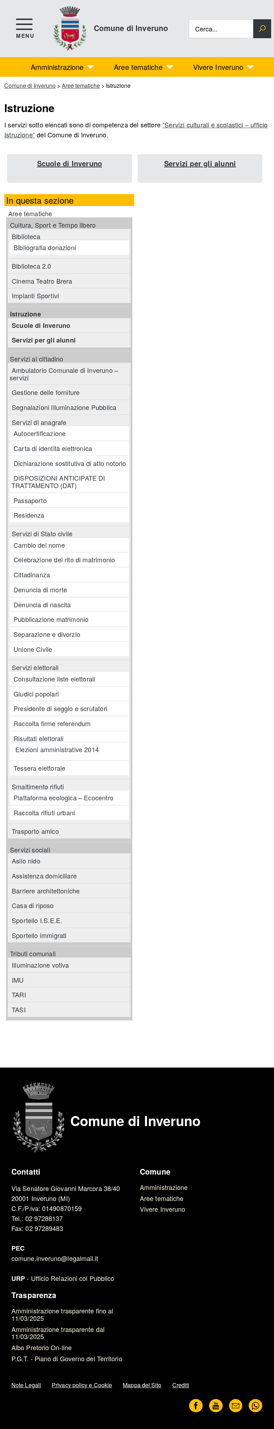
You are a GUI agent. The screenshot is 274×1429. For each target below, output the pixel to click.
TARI (19, 994)
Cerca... (206, 28)
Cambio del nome (39, 544)
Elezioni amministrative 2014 (57, 749)
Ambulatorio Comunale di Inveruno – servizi (64, 373)
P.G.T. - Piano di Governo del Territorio (66, 1358)
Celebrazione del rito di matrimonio (64, 559)
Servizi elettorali (35, 667)
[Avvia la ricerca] (262, 28)
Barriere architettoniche (46, 890)
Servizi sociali (30, 849)
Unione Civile (33, 649)
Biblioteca (26, 236)
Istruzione (25, 314)
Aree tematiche (138, 67)
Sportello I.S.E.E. (37, 920)
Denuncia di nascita (42, 604)
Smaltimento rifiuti (38, 786)
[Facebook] (196, 1406)
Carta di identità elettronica (53, 448)
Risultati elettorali (39, 738)
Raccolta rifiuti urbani (44, 812)
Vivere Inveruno (218, 67)
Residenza (29, 515)
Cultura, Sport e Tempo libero (53, 224)
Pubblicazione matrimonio (51, 619)
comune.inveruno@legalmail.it (54, 1258)
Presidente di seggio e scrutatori (60, 708)
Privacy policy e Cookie (82, 1385)
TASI (19, 1009)
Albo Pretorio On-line (41, 1347)
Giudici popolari (36, 693)
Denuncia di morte (40, 589)
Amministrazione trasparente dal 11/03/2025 (58, 1332)
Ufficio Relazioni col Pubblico (73, 1278)
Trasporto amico (35, 831)
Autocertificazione (40, 433)
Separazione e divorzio (47, 634)
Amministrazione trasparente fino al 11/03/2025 (62, 1314)
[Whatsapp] (255, 1406)
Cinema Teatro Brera (42, 280)
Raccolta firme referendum (52, 723)
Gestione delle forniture (46, 392)
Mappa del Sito (142, 1385)
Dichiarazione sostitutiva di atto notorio (70, 463)
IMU (18, 979)
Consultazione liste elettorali (54, 678)
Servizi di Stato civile (42, 533)
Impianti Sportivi (35, 295)
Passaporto (30, 500)
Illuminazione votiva (40, 964)
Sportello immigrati (39, 935)
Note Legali (26, 1385)
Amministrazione (57, 67)
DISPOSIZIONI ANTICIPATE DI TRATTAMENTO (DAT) (58, 481)
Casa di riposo (33, 905)
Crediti (180, 1385)
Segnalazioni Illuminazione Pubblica (64, 407)
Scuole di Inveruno (69, 163)
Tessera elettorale (39, 767)
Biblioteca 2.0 (31, 265)
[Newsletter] (236, 1406)
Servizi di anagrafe (39, 422)
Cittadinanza (32, 574)
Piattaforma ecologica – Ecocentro (63, 797)
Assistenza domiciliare (44, 875)
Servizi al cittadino (37, 358)
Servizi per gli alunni (200, 163)
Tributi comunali (33, 953)
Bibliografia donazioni (45, 247)
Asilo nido (26, 860)
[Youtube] (216, 1406)
